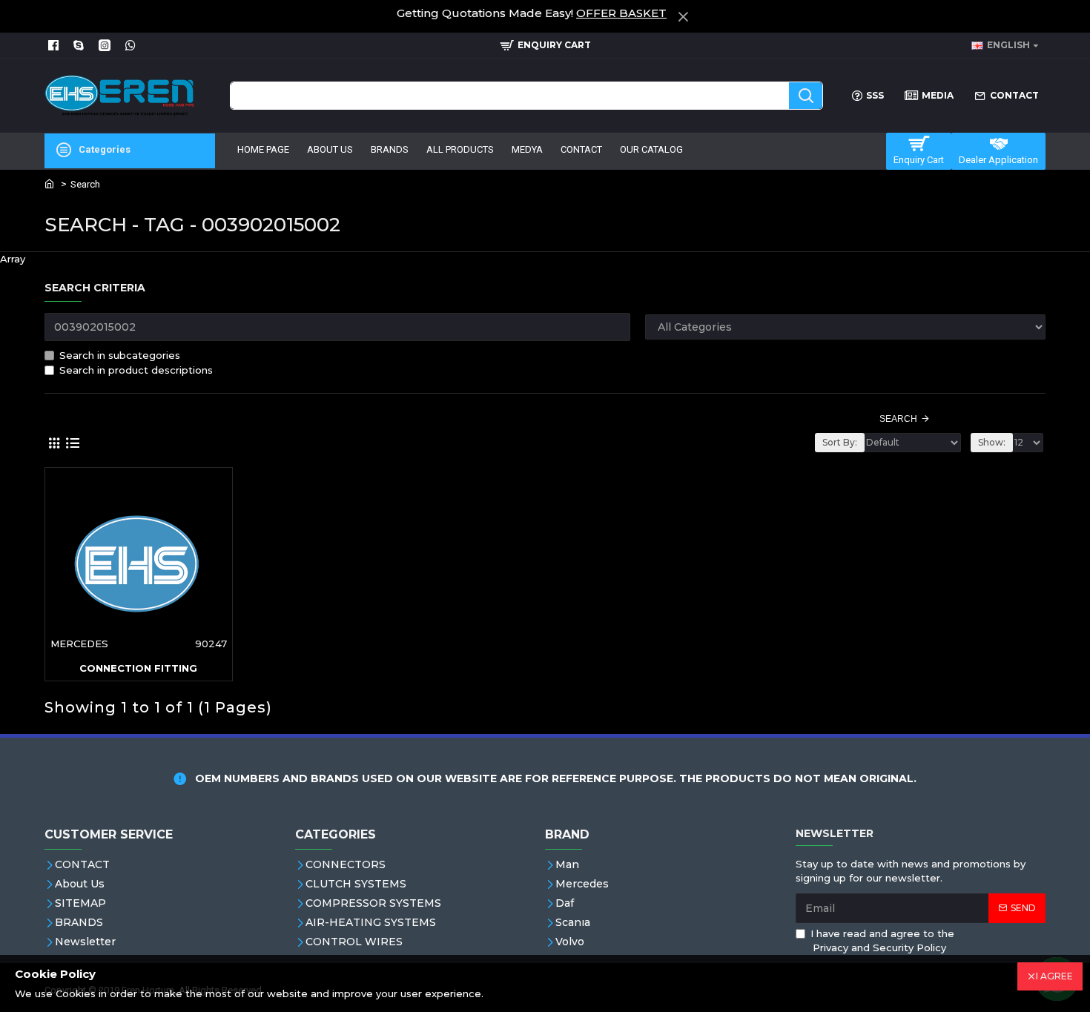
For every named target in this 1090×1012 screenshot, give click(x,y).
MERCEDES (79, 643)
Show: (991, 442)
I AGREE (1054, 976)
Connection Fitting (138, 668)
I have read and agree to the (882, 940)
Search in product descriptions (136, 370)
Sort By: (839, 442)
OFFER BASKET (621, 13)
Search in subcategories (119, 355)
